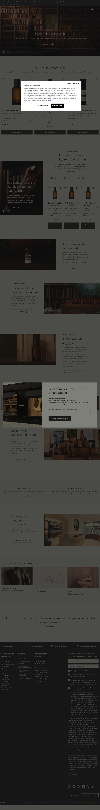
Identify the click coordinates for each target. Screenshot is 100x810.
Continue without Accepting (72, 83)
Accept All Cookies (57, 105)
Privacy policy (47, 100)
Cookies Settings (43, 105)
